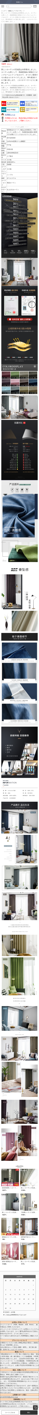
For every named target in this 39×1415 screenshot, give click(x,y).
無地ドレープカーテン (15, 11)
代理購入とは (10, 114)
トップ (3, 11)
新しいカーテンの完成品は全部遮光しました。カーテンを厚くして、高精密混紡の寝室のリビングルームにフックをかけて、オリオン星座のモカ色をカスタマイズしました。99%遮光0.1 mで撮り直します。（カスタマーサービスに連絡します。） (19, 17)
